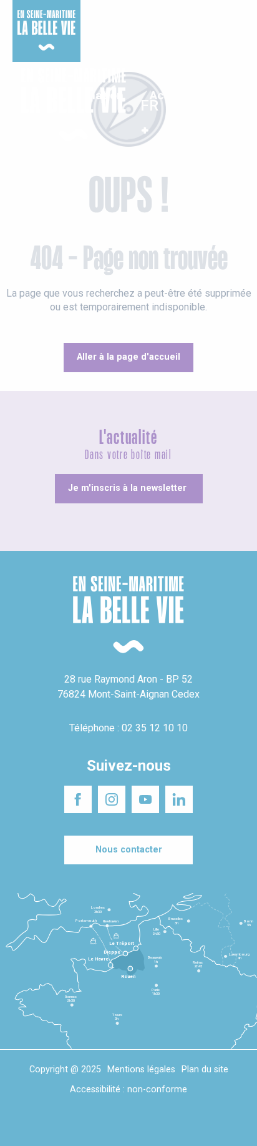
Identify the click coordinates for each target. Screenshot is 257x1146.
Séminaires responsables (204, 18)
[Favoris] (209, 104)
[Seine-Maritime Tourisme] (68, 104)
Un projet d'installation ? (124, 18)
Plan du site (205, 1069)
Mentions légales (141, 1069)
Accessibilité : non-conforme (128, 1089)
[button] (237, 105)
